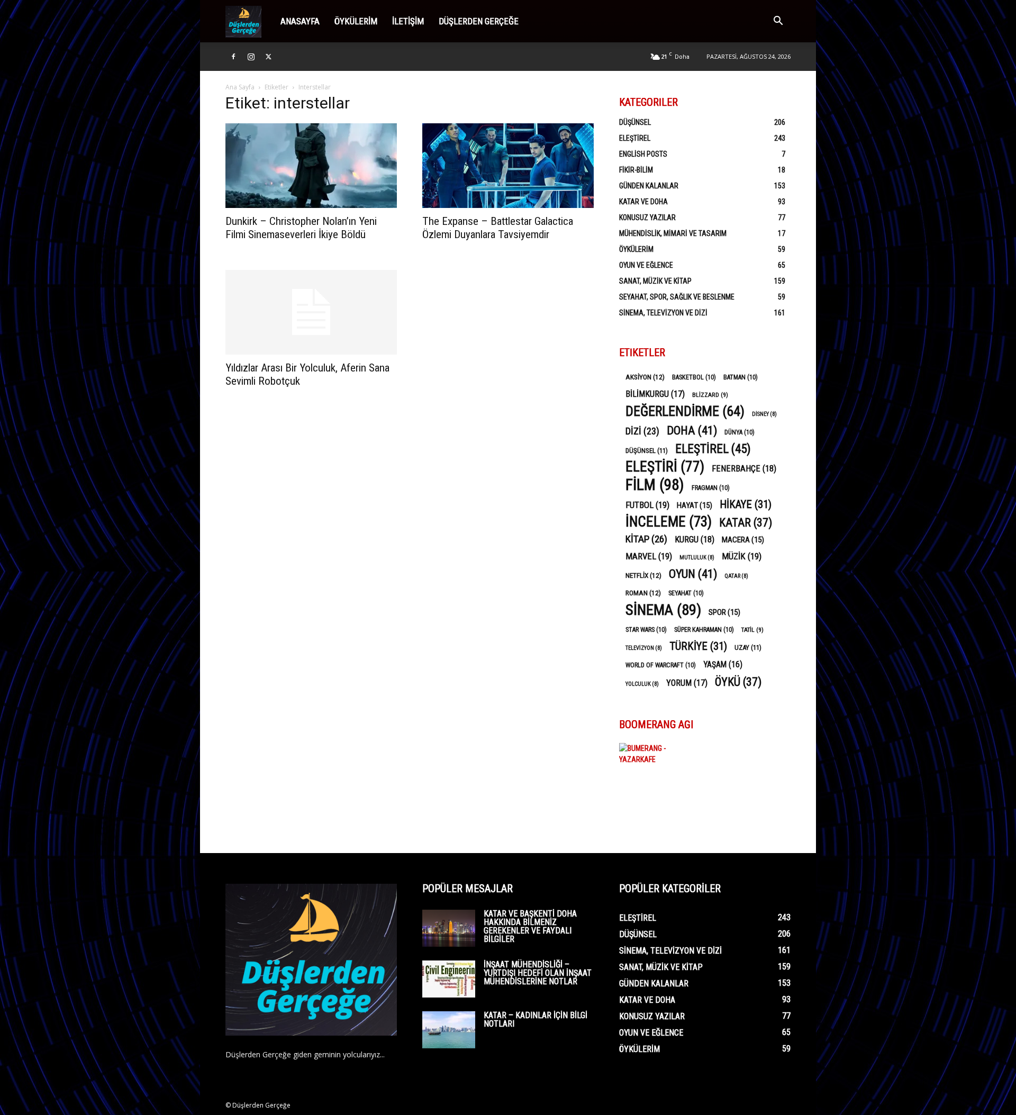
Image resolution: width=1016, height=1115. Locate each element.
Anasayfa (300, 21)
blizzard (710, 394)
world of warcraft (660, 665)
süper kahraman (704, 629)
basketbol (694, 377)
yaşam (722, 664)
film (654, 485)
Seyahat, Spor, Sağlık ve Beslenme (676, 297)
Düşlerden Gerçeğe (479, 21)
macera (743, 540)
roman (643, 592)
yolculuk (642, 684)
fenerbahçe (744, 469)
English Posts (643, 154)
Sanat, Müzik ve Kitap (655, 281)
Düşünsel (635, 122)
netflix (643, 575)
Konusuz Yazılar (647, 217)
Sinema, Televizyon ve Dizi (663, 313)
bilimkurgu (655, 394)
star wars (646, 629)
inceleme (668, 522)
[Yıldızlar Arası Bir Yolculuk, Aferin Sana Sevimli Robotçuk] (311, 312)
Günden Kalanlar (648, 186)
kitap (646, 539)
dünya (739, 432)
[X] (268, 56)
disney (764, 414)
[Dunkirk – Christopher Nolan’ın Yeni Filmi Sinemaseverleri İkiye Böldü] (311, 165)
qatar (736, 576)
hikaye (746, 504)
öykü (738, 681)
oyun (693, 573)
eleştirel (713, 449)
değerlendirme (685, 411)
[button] (778, 22)
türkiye (698, 646)
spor (724, 612)
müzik (741, 556)
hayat (694, 505)
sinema (663, 609)
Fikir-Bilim (636, 170)
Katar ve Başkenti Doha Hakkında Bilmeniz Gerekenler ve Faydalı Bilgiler (530, 926)
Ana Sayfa (240, 87)
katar (745, 522)
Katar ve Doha (643, 201)
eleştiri (664, 467)
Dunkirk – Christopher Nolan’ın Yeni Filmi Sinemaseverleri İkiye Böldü (301, 228)
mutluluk (696, 557)
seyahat (686, 593)
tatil (752, 629)
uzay (747, 647)
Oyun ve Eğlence (646, 265)
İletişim (408, 21)
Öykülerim (355, 21)
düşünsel (646, 451)
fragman (711, 488)
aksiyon (645, 377)
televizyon (643, 648)
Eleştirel (634, 138)
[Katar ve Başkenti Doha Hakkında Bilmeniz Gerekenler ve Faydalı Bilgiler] (448, 928)
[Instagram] (251, 56)
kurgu (694, 539)
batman (740, 377)
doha (692, 430)
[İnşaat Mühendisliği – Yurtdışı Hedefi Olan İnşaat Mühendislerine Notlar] (448, 979)
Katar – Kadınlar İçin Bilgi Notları (535, 1019)
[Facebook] (233, 56)
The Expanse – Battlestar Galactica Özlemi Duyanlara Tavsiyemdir (497, 228)
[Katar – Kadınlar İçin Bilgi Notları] (448, 1029)
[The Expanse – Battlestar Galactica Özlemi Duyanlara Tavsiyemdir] (508, 165)
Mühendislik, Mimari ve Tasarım (673, 233)
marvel (648, 556)
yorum (686, 683)
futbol (647, 505)
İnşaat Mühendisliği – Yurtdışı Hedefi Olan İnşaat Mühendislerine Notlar (538, 972)
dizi (642, 431)
